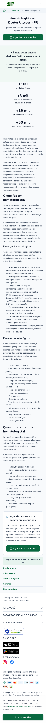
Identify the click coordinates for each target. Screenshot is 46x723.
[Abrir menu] (4, 4)
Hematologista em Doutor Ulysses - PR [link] (34, 10)
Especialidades (15, 10)
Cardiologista (9, 568)
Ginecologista (10, 589)
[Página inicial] (4, 10)
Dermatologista (11, 578)
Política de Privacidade (19, 706)
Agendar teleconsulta (24, 37)
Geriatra (7, 583)
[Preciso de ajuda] (41, 4)
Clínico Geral (9, 573)
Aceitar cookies (23, 717)
